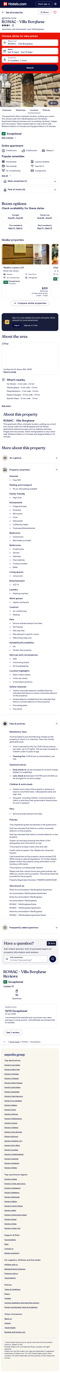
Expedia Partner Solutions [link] (14, 1269)
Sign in (17, 325)
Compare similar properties (31, 303)
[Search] (52, 959)
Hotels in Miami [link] (10, 1105)
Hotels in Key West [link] (12, 1145)
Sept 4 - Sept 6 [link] (15, 228)
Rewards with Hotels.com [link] (14, 1332)
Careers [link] (7, 1323)
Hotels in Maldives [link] (11, 1192)
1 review (7, 986)
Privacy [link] (7, 1294)
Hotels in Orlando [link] (11, 1078)
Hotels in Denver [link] (11, 1114)
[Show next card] (56, 90)
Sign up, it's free (31, 325)
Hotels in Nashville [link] (11, 1092)
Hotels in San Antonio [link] (13, 1132)
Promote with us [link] (11, 1273)
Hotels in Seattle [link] (11, 1159)
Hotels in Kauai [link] (10, 1219)
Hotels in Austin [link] (10, 1123)
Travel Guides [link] (10, 1328)
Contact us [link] (8, 1249)
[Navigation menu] (55, 4)
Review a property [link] (12, 1253)
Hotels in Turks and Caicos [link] (15, 1184)
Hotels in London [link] (11, 1150)
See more (6, 406)
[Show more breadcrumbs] (4, 1042)
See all (5, 175)
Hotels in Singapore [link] (12, 1188)
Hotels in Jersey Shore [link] (13, 1206)
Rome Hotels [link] (15, 1042)
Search (30, 67)
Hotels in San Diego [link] (12, 1087)
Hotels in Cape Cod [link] (12, 1228)
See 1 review (7, 137)
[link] (55, 12)
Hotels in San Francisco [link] (13, 1096)
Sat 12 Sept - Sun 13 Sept (20, 52)
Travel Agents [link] (10, 1278)
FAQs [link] (6, 1244)
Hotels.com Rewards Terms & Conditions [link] (21, 1307)
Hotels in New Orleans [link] (13, 1083)
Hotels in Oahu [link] (10, 1224)
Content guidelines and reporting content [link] (21, 1303)
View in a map (9, 372)
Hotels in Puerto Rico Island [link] (15, 1215)
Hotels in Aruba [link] (10, 1179)
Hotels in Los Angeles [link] (13, 1101)
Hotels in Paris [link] (10, 1110)
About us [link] (8, 1319)
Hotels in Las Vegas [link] (12, 1065)
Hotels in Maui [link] (10, 1210)
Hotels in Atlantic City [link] (13, 1141)
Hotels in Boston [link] (11, 1136)
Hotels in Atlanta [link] (11, 1127)
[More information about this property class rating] (12, 25)
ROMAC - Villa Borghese (20, 43)
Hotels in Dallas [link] (10, 1168)
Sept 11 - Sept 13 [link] (44, 228)
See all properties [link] (14, 12)
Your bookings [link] (10, 1240)
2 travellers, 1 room (17, 60)
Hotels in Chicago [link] (11, 1074)
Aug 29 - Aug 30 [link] (15, 218)
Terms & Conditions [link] (12, 1289)
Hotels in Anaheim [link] (11, 1163)
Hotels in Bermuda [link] (12, 1197)
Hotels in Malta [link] (10, 1201)
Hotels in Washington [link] (13, 1119)
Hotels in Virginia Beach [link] (14, 1154)
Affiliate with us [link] (11, 1264)
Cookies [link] (7, 1298)
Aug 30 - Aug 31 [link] (44, 218)
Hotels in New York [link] (12, 1069)
